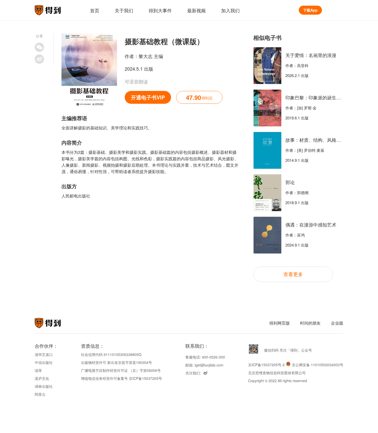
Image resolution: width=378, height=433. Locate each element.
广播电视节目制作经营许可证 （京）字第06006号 (121, 370)
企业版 (337, 323)
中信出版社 (44, 362)
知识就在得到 (55, 323)
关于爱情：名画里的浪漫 (310, 55)
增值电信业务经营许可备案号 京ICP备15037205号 (121, 378)
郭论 (290, 182)
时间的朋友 (310, 323)
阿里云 (40, 394)
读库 (38, 370)
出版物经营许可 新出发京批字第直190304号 (116, 362)
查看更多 (293, 273)
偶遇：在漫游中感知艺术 (310, 224)
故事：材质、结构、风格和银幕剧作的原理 (329, 139)
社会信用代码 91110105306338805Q (111, 354)
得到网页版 (279, 323)
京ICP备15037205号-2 (266, 364)
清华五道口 (44, 354)
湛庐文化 (42, 378)
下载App (310, 10)
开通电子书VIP (148, 97)
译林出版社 (44, 386)
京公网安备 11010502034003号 (317, 364)
